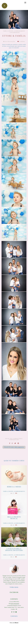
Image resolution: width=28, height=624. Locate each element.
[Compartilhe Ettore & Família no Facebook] (9, 443)
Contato (14, 616)
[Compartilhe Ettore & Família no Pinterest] (18, 443)
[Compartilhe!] (14, 63)
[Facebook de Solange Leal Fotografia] (11, 612)
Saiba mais (14, 587)
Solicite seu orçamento (14, 447)
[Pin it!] (18, 63)
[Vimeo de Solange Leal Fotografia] (16, 612)
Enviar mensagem (14, 603)
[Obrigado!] (9, 63)
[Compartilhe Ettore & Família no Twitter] (15, 443)
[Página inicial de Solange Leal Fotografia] (4, 6)
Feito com (14, 622)
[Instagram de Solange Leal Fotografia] (13, 612)
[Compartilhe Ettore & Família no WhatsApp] (12, 443)
